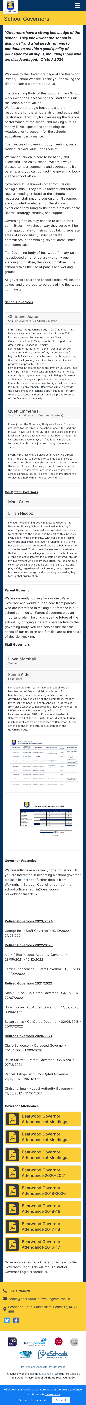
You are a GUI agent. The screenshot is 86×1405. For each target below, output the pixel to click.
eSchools (47, 1373)
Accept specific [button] (39, 1400)
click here (23, 880)
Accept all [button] (61, 1400)
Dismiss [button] (22, 1400)
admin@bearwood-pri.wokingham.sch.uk (39, 1299)
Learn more (52, 1394)
